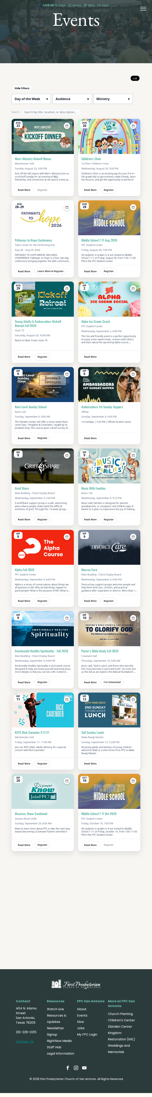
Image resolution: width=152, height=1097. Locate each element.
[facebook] (68, 1068)
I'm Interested (112, 682)
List (135, 78)
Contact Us (24, 1041)
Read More (24, 190)
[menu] (143, 9)
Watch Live (55, 1009)
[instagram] (76, 1068)
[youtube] (84, 1068)
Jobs (81, 1028)
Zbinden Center (120, 1026)
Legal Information (60, 1053)
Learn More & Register (50, 271)
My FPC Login (87, 1034)
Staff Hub (54, 1047)
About (81, 1009)
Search (15, 112)
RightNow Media (59, 1041)
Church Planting (120, 1014)
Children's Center (121, 1020)
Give (80, 1022)
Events (82, 1015)
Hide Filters (22, 88)
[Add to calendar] (67, 126)
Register (109, 190)
